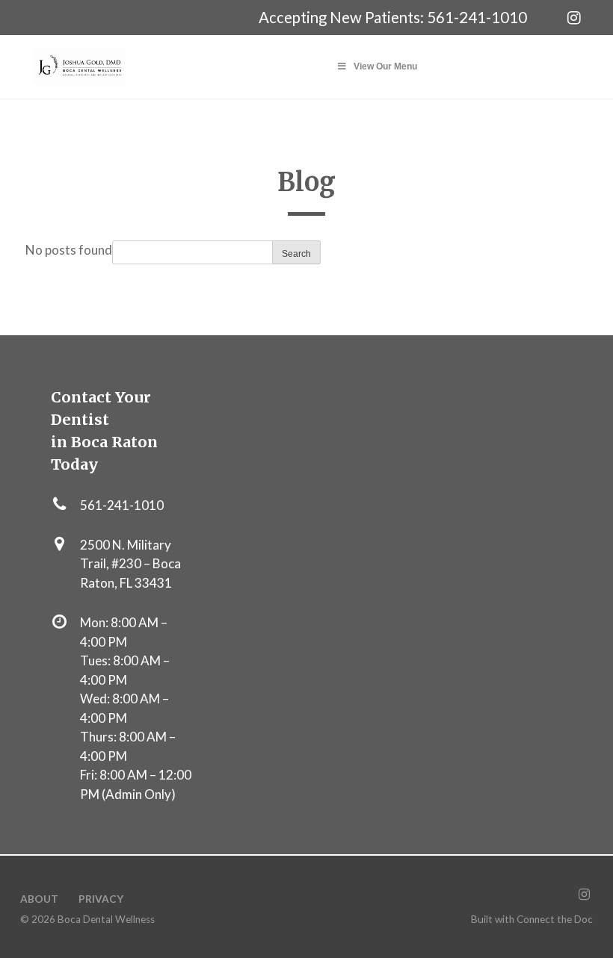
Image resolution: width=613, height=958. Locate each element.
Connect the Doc (555, 919)
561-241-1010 (477, 17)
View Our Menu (385, 66)
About (39, 899)
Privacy (100, 899)
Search (296, 254)
